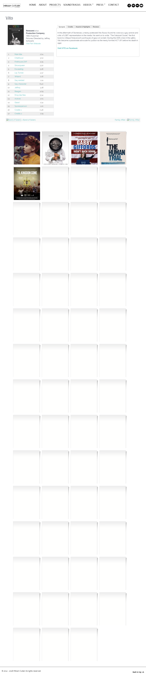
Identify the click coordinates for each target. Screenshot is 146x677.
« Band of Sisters (28, 120)
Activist (18, 99)
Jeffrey (17, 88)
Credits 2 (18, 114)
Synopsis (62, 27)
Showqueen (20, 65)
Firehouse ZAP (21, 62)
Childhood (19, 58)
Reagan (18, 91)
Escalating (19, 69)
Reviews (96, 27)
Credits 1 (18, 110)
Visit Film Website (33, 43)
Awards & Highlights (83, 27)
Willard (18, 76)
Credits (70, 27)
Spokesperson (21, 106)
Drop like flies (20, 95)
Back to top (137, 672)
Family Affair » (121, 120)
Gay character (20, 84)
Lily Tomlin (19, 73)
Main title (18, 54)
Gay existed (19, 80)
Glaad (17, 102)
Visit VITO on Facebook (67, 48)
